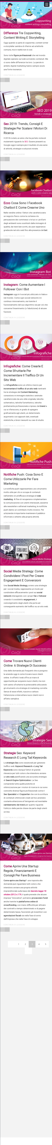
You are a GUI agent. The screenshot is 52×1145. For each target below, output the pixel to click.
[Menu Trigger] (46, 4)
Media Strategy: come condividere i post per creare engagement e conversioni (24, 575)
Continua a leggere (15, 75)
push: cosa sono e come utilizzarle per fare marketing (23, 479)
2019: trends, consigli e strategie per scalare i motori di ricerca (25, 128)
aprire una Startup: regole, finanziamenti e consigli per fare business (22, 870)
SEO (26, 141)
